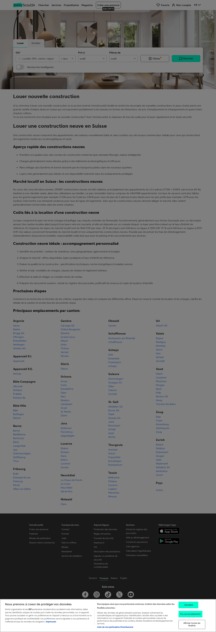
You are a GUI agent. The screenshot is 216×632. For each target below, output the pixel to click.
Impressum (51, 621)
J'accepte (188, 605)
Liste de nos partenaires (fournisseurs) (115, 627)
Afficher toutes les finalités (191, 624)
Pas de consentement (190, 614)
